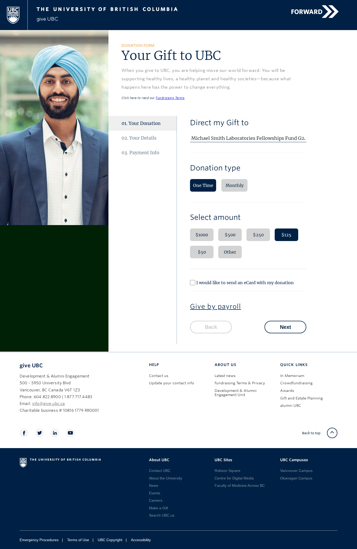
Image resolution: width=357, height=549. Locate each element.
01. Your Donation (141, 123)
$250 (258, 234)
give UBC (31, 365)
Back (211, 327)
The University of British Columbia (116, 8)
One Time (203, 185)
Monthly (235, 185)
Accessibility (141, 540)
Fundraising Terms (170, 98)
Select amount (215, 217)
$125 (286, 234)
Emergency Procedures (39, 540)
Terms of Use (78, 540)
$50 (202, 252)
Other (230, 252)
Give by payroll (215, 306)
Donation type (215, 167)
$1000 (201, 234)
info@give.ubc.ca (48, 403)
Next (285, 327)
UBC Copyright (110, 540)
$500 (230, 234)
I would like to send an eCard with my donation (245, 282)
